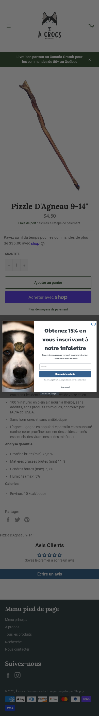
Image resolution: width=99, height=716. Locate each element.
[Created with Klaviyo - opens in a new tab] (49, 393)
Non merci (65, 387)
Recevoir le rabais (65, 374)
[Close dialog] (93, 324)
